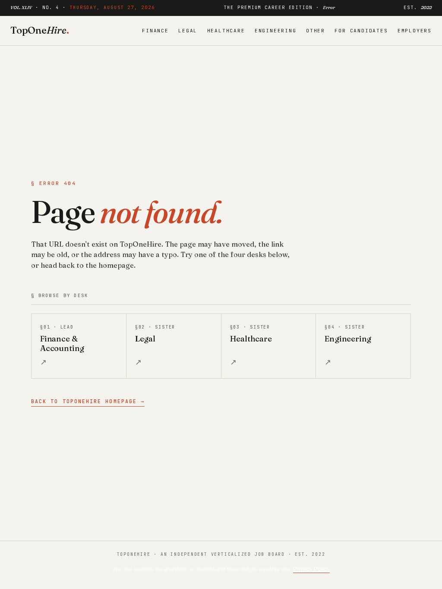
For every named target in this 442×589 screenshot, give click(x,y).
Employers (415, 31)
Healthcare (226, 31)
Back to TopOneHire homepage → (88, 401)
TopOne (39, 30)
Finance (155, 31)
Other (315, 31)
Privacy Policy (311, 569)
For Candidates (361, 31)
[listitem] (79, 346)
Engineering (276, 31)
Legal (187, 31)
